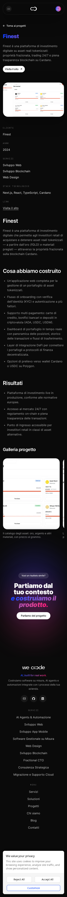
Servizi (33, 792)
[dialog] (33, 872)
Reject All (19, 879)
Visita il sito (11, 208)
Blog (34, 820)
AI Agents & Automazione (33, 717)
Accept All (47, 879)
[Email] (24, 698)
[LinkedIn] (42, 698)
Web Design (34, 746)
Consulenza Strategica (33, 767)
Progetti (33, 806)
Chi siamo (33, 813)
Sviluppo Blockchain (33, 753)
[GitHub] (33, 698)
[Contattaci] (58, 9)
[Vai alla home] (33, 9)
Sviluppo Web (33, 724)
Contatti (33, 827)
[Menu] (9, 9)
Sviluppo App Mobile (33, 731)
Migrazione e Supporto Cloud (33, 774)
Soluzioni (33, 799)
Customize (33, 888)
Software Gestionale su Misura (33, 739)
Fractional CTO (33, 760)
